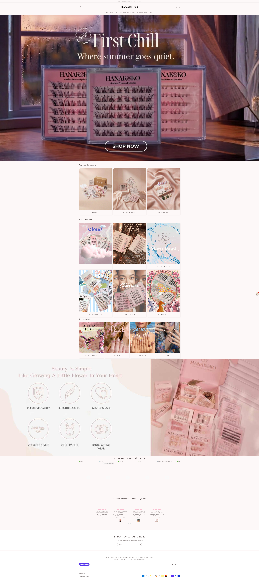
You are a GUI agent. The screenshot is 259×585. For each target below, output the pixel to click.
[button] (80, 6)
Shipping (117, 557)
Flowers (116, 355)
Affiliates (112, 557)
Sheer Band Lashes (162, 267)
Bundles (94, 212)
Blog (133, 557)
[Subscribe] (140, 544)
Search (137, 557)
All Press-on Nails (162, 212)
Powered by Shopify (88, 581)
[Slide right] (177, 191)
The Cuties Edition (163, 314)
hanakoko (83, 581)
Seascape (141, 355)
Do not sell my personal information (137, 559)
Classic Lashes (128, 314)
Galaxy (167, 355)
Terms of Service (124, 559)
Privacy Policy (117, 559)
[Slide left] (81, 191)
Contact (151, 557)
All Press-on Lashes (129, 212)
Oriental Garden (90, 355)
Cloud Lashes (95, 267)
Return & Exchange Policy (125, 557)
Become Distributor (144, 557)
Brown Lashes (129, 267)
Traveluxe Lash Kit (94, 314)
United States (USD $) (84, 576)
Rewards (107, 557)
